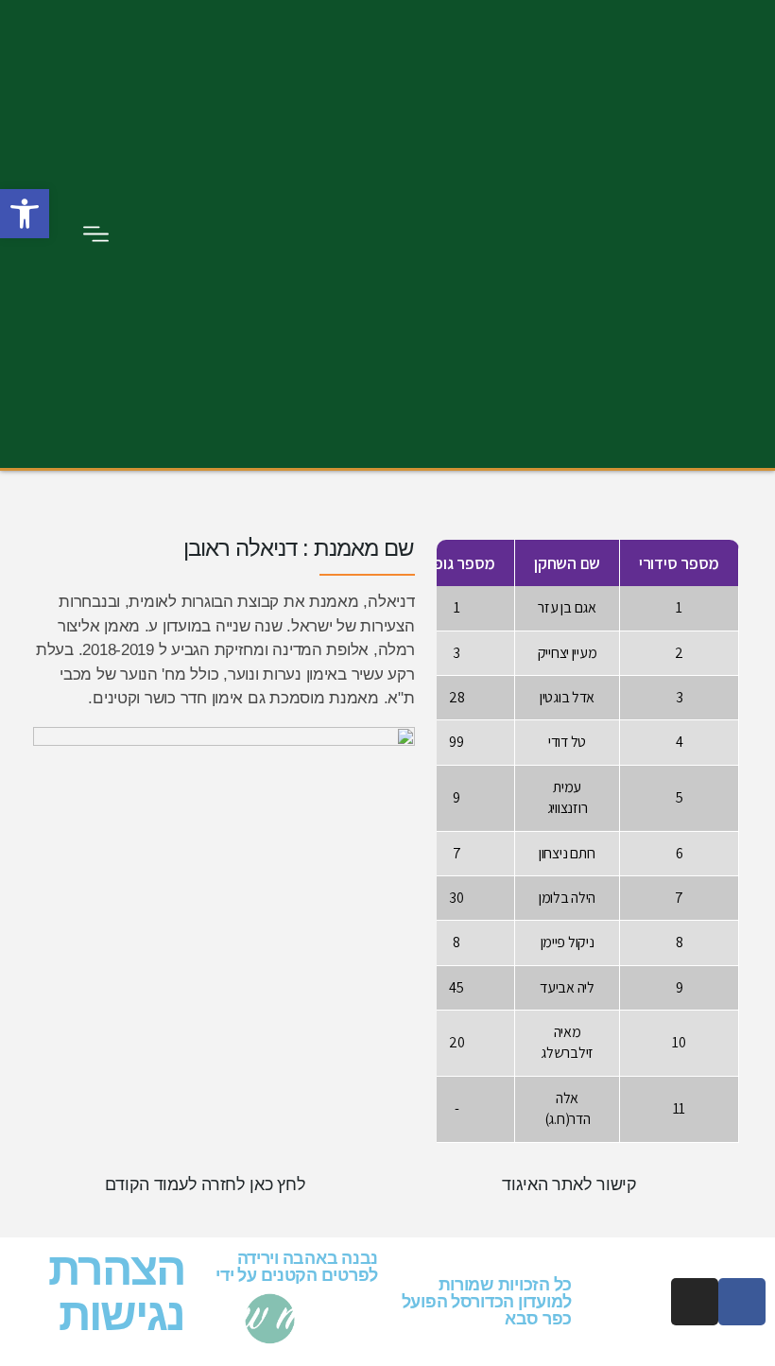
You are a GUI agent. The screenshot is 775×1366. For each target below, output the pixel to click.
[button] (96, 234)
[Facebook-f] (742, 1301)
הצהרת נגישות (116, 1291)
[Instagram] (694, 1301)
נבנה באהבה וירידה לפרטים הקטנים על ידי (296, 1266)
